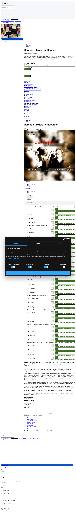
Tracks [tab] (29, 195)
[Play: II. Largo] (52, 317)
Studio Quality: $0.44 (61, 219)
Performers (14, 19)
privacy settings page (13, 258)
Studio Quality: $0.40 (61, 328)
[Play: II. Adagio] (52, 214)
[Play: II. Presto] (52, 331)
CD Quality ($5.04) (47, 65)
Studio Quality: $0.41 (61, 289)
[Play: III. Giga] (52, 354)
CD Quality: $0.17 (71, 359)
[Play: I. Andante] (52, 327)
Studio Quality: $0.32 (61, 308)
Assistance (30, 425)
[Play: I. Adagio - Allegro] (52, 298)
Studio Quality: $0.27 (61, 359)
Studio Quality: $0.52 (61, 299)
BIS (28, 46)
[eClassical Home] (12, 4)
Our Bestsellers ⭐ (6, 22)
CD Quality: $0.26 (71, 289)
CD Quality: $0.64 (71, 285)
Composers (4, 19)
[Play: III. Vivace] (52, 218)
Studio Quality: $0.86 (61, 215)
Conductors (18, 21)
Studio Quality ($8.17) (33, 65)
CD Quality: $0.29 (71, 223)
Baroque (26, 110)
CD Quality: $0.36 (71, 211)
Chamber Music (28, 94)
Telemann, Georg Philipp (31, 87)
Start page (30, 418)
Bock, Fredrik (28, 97)
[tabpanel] (49, 280)
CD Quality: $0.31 (71, 303)
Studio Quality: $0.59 (61, 281)
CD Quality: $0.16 (71, 341)
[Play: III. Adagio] (52, 335)
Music (26, 82)
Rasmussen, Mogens (30, 100)
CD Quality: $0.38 (71, 322)
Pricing (29, 428)
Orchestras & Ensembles (7, 21)
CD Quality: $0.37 (71, 281)
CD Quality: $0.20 (71, 308)
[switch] (30, 267)
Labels (9, 19)
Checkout (3, 482)
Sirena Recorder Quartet (31, 104)
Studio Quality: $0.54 (61, 229)
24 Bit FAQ (30, 423)
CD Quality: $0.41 (71, 313)
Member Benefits (32, 422)
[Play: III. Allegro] (52, 237)
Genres (3, 42)
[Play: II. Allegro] (52, 232)
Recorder (26, 107)
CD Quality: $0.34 (71, 229)
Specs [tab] (29, 198)
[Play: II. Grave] (52, 302)
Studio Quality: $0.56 (61, 355)
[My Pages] (3, 16)
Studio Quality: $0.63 (61, 351)
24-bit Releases (28, 84)
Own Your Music (31, 419)
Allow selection (38, 273)
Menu (4, 2)
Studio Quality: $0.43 (61, 293)
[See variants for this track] (56, 209)
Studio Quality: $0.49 (61, 303)
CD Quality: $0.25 (71, 328)
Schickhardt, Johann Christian (32, 88)
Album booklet (31, 184)
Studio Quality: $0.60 (61, 322)
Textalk (50, 430)
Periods (7, 42)
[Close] (25, 128)
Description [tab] (30, 197)
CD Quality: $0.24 (71, 336)
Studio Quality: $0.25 (61, 341)
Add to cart (27, 68)
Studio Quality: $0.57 (61, 211)
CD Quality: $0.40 (71, 351)
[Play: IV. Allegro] (52, 222)
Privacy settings (31, 426)
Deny (16, 273)
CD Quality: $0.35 (71, 355)
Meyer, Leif (27, 98)
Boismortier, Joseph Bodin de (32, 90)
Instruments (13, 42)
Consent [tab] (16, 243)
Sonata (26, 93)
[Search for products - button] (12, 6)
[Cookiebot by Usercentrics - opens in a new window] (63, 239)
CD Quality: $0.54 (71, 215)
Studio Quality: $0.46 (61, 223)
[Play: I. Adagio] (52, 228)
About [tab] (60, 243)
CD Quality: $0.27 (71, 219)
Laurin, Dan (27, 101)
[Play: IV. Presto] (52, 358)
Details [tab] (38, 243)
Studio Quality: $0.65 (61, 313)
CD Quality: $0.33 (71, 299)
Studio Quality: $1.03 (61, 285)
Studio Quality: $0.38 (61, 336)
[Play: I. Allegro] (52, 210)
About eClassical (32, 420)
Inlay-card (30, 186)
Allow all (60, 273)
